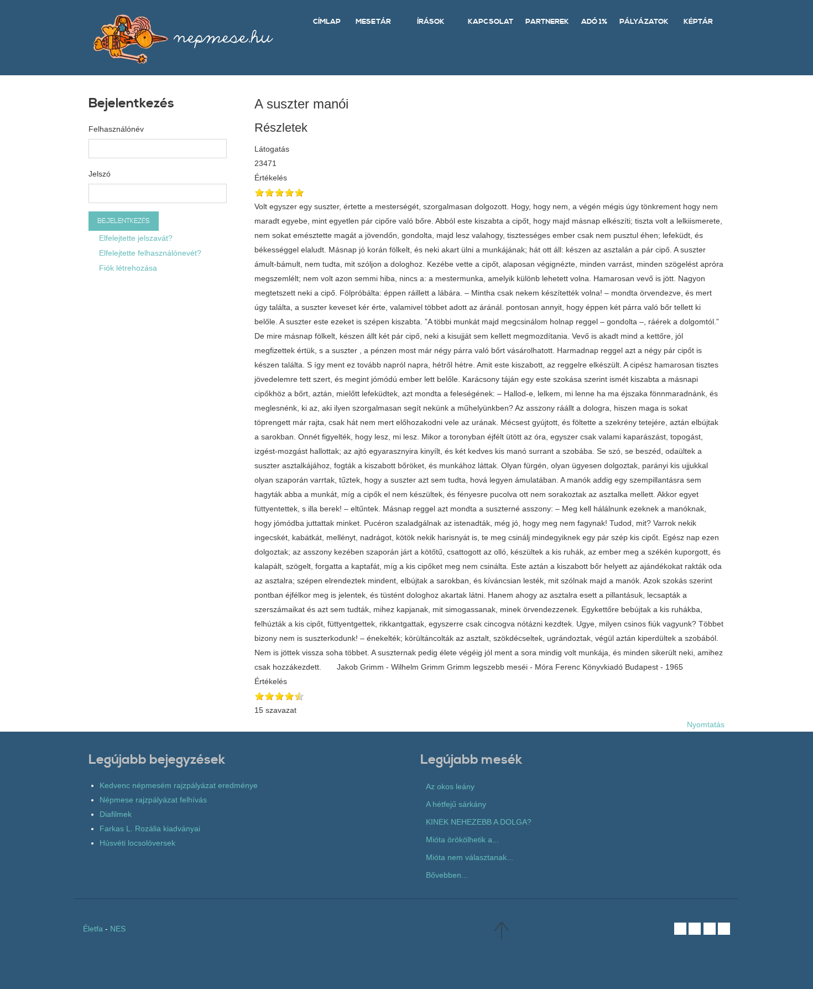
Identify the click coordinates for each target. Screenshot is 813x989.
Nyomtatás (706, 724)
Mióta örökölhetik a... (462, 839)
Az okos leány (450, 786)
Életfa (93, 928)
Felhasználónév (116, 129)
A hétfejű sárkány (456, 804)
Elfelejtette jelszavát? (135, 238)
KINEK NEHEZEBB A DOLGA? (478, 821)
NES (118, 928)
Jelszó (99, 173)
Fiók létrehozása (127, 267)
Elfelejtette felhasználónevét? (149, 252)
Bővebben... (447, 875)
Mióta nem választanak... (469, 857)
